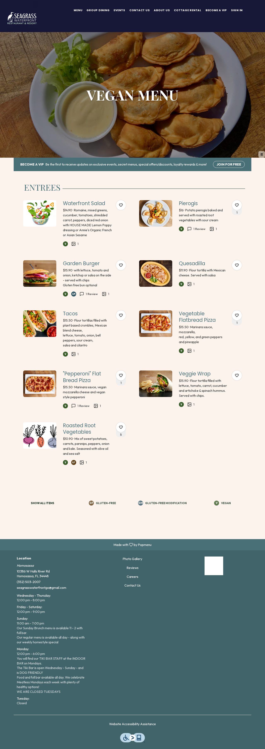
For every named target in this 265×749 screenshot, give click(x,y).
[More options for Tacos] (121, 315)
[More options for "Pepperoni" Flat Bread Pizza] (121, 375)
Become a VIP (216, 10)
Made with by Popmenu (77, 544)
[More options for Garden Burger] (121, 265)
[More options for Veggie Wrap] (237, 375)
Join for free (229, 164)
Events (119, 10)
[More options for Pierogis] (237, 205)
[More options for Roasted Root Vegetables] (121, 427)
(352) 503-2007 (29, 582)
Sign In (237, 10)
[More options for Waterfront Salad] (121, 205)
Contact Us (139, 10)
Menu (78, 10)
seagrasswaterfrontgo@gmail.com (41, 588)
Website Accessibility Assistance (132, 724)
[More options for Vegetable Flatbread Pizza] (237, 315)
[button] (74, 223)
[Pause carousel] (261, 154)
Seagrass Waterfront (213, 566)
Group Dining (98, 10)
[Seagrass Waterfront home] (22, 16)
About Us (162, 10)
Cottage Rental (187, 10)
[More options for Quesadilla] (237, 265)
